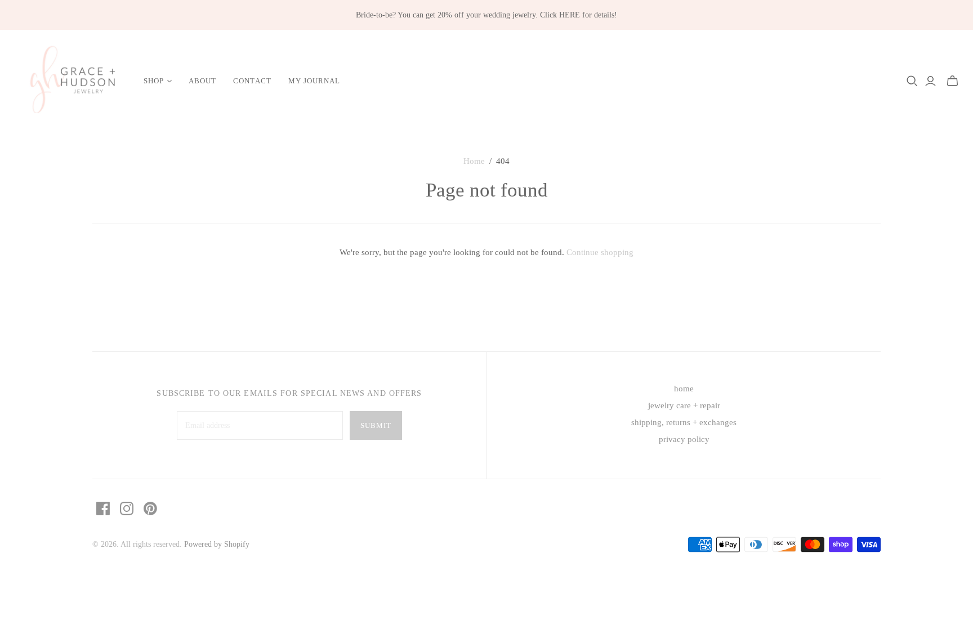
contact (252, 81)
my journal (314, 81)
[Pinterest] (150, 508)
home (684, 388)
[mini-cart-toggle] (952, 81)
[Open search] (912, 81)
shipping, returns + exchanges (684, 422)
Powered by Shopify (216, 544)
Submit (375, 425)
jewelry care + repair (684, 405)
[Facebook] (103, 508)
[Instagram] (126, 508)
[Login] (930, 81)
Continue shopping (599, 252)
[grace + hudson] (70, 81)
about (202, 81)
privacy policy (684, 439)
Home (474, 161)
